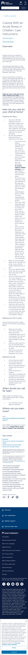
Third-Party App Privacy (8, 564)
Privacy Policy (8, 462)
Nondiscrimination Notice (9, 540)
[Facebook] (8, 584)
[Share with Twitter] (12, 497)
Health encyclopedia (9, 16)
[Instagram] (21, 584)
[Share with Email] (4, 497)
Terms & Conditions (7, 557)
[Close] (26, 621)
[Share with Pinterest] (17, 497)
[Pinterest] (17, 584)
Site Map (4, 574)
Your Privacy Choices (7, 553)
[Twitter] (3, 584)
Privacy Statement (12, 644)
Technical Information (8, 571)
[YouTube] (12, 584)
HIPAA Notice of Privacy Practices (11, 550)
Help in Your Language (8, 543)
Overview (5, 439)
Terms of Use (20, 461)
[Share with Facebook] (8, 497)
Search (23, 8)
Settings (14, 647)
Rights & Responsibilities (8, 560)
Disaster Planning (7, 567)
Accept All (14, 652)
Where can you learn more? (10, 446)
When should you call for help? (11, 444)
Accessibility (5, 536)
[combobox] (10, 8)
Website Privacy (6, 547)
